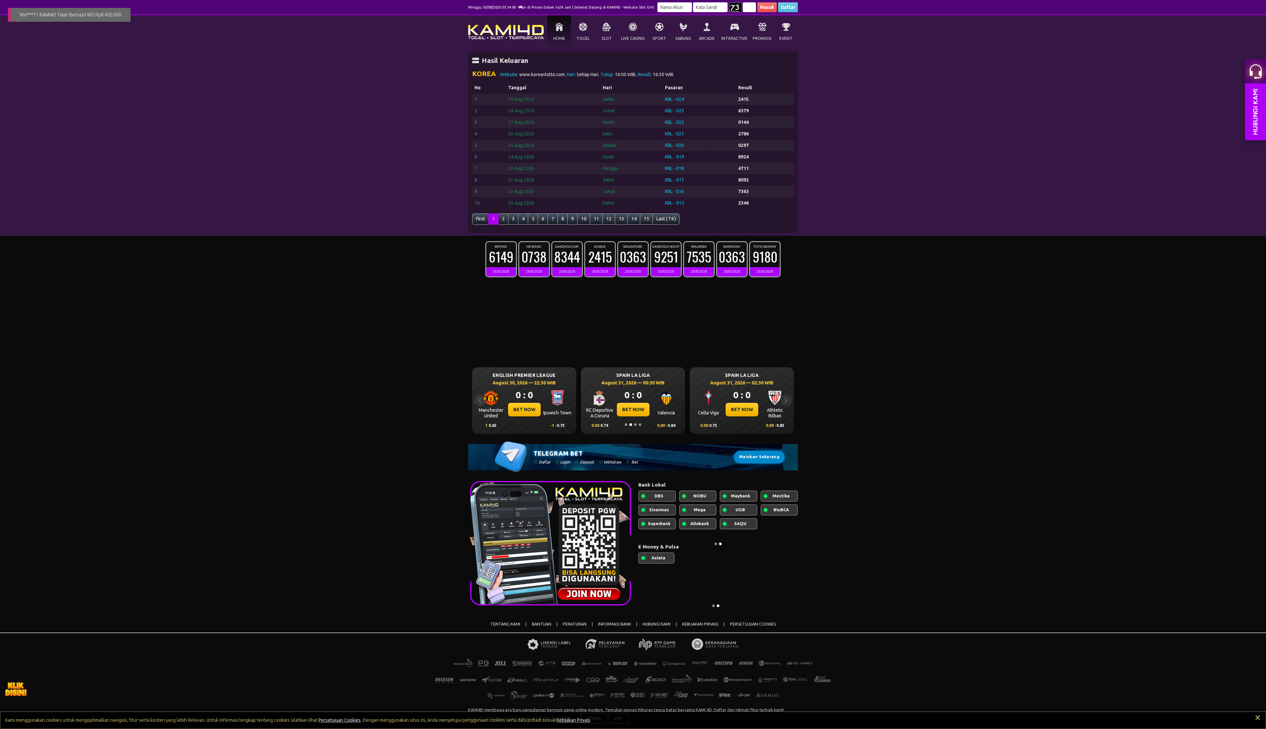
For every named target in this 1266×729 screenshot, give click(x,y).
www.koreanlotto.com (542, 74)
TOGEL (583, 38)
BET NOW (526, 409)
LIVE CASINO (633, 38)
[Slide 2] (630, 424)
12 (609, 218)
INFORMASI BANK (614, 624)
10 (584, 218)
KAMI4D (475, 710)
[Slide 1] (626, 424)
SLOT (607, 38)
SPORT (659, 38)
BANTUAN (541, 624)
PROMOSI (762, 38)
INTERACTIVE (734, 38)
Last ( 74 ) (666, 218)
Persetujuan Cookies (339, 720)
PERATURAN (575, 624)
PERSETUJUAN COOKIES (753, 624)
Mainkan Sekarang (759, 457)
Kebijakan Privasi (573, 720)
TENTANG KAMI (505, 624)
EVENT (786, 38)
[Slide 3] (635, 424)
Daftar (788, 7)
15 (646, 218)
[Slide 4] (640, 424)
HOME (559, 38)
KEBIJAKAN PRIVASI (700, 624)
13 (621, 218)
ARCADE (707, 38)
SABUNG (683, 38)
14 (634, 218)
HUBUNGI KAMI (657, 624)
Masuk (767, 7)
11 (596, 218)
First (480, 218)
